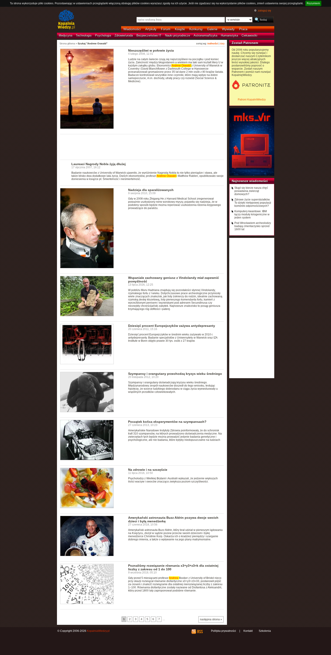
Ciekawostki (249, 35)
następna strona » (211, 619)
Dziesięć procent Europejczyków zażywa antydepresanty (171, 326)
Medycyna (65, 35)
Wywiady (228, 29)
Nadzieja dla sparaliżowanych (151, 190)
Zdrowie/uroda (124, 35)
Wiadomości (132, 29)
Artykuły (150, 29)
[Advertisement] (142, 146)
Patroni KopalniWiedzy (252, 99)
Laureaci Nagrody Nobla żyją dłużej (98, 164)
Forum (165, 29)
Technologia (83, 35)
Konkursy (196, 29)
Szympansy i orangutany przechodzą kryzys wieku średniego (175, 373)
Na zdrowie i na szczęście (147, 469)
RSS (199, 631)
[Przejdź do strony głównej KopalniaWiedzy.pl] (66, 20)
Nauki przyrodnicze (177, 35)
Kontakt (248, 630)
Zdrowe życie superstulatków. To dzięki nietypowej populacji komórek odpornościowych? (252, 202)
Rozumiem (313, 3)
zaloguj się (264, 10)
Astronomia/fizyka (205, 35)
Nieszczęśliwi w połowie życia (151, 50)
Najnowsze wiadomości (250, 181)
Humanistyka (229, 35)
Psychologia (103, 35)
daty (222, 43)
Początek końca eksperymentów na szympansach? (167, 421)
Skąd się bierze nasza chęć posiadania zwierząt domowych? (251, 191)
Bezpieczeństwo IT (148, 35)
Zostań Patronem (245, 43)
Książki (180, 29)
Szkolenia (265, 630)
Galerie (212, 29)
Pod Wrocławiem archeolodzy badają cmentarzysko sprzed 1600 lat (252, 226)
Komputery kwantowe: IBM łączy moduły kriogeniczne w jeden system (252, 214)
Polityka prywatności (223, 630)
